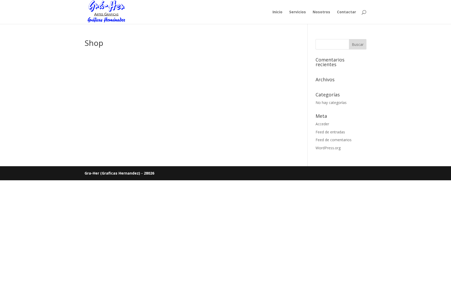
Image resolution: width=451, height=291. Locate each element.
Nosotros (321, 12)
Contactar (346, 12)
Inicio (277, 12)
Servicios (297, 12)
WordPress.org (328, 147)
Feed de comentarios (334, 139)
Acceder (322, 123)
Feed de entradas (330, 131)
